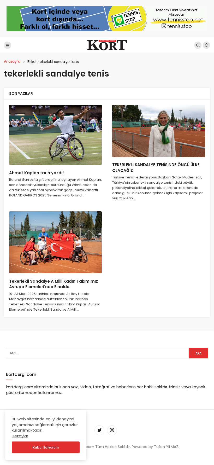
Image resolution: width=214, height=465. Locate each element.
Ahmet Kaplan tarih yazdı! (36, 173)
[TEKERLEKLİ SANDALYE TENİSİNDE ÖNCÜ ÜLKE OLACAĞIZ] (158, 131)
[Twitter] (99, 430)
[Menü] (7, 45)
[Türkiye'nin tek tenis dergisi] (106, 45)
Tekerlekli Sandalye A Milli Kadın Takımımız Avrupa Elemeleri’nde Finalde (53, 284)
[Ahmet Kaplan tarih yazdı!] (55, 135)
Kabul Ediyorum (46, 447)
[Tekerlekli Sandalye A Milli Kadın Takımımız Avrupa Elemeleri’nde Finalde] (55, 242)
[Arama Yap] (197, 45)
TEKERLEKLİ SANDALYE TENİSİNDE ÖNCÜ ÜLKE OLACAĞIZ (156, 167)
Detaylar (20, 436)
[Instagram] (112, 430)
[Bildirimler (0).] (206, 45)
